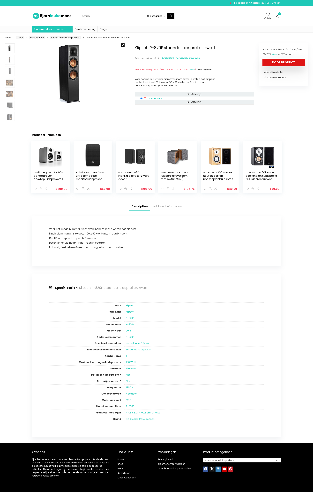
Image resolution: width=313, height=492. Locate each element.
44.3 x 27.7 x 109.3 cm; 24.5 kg (143, 412)
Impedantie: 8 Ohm (137, 343)
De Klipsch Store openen (140, 419)
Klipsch (130, 305)
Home (8, 37)
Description (140, 206)
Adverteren (124, 473)
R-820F (130, 318)
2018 (128, 330)
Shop (20, 37)
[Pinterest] (230, 469)
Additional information (167, 206)
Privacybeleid (165, 459)
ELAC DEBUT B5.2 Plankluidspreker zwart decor (133, 175)
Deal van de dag (85, 29)
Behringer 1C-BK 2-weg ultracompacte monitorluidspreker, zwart (91, 177)
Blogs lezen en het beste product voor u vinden (257, 2)
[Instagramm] (218, 469)
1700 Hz (130, 387)
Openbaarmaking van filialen (174, 468)
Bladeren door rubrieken (49, 29)
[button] (123, 45)
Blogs (103, 29)
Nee (128, 374)
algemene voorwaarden (171, 464)
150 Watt (131, 362)
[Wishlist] (268, 14)
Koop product (283, 62)
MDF (128, 400)
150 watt (131, 368)
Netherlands (156, 98)
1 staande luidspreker (138, 349)
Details (191, 69)
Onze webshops (127, 477)
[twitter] (212, 469)
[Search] (170, 16)
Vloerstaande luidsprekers (65, 37)
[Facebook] (205, 469)
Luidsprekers (37, 37)
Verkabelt (131, 393)
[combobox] (242, 460)
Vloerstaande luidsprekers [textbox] (241, 460)
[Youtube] (224, 469)
